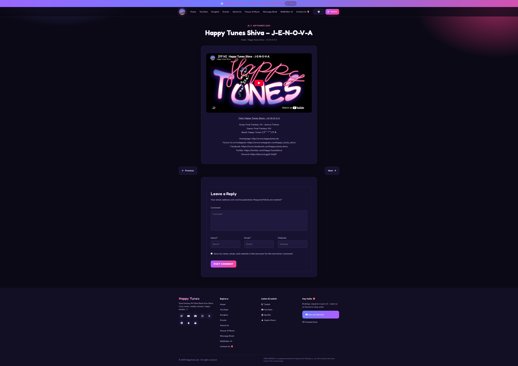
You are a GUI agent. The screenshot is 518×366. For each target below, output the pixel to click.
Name (214, 237)
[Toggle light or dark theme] (318, 12)
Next (330, 170)
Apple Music (270, 320)
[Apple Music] (188, 323)
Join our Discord (316, 314)
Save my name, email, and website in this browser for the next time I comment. (253, 253)
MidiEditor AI (287, 11)
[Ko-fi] (195, 323)
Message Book (270, 11)
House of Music (252, 11)
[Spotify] (182, 323)
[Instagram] (202, 316)
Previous (189, 170)
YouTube (204, 11)
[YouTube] (188, 316)
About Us (237, 11)
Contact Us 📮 (302, 11)
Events (226, 11)
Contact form (311, 322)
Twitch (334, 11)
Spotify (267, 315)
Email (247, 237)
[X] (209, 316)
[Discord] (195, 316)
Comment (215, 207)
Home (193, 11)
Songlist (215, 11)
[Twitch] (182, 316)
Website (282, 237)
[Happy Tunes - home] (182, 11)
